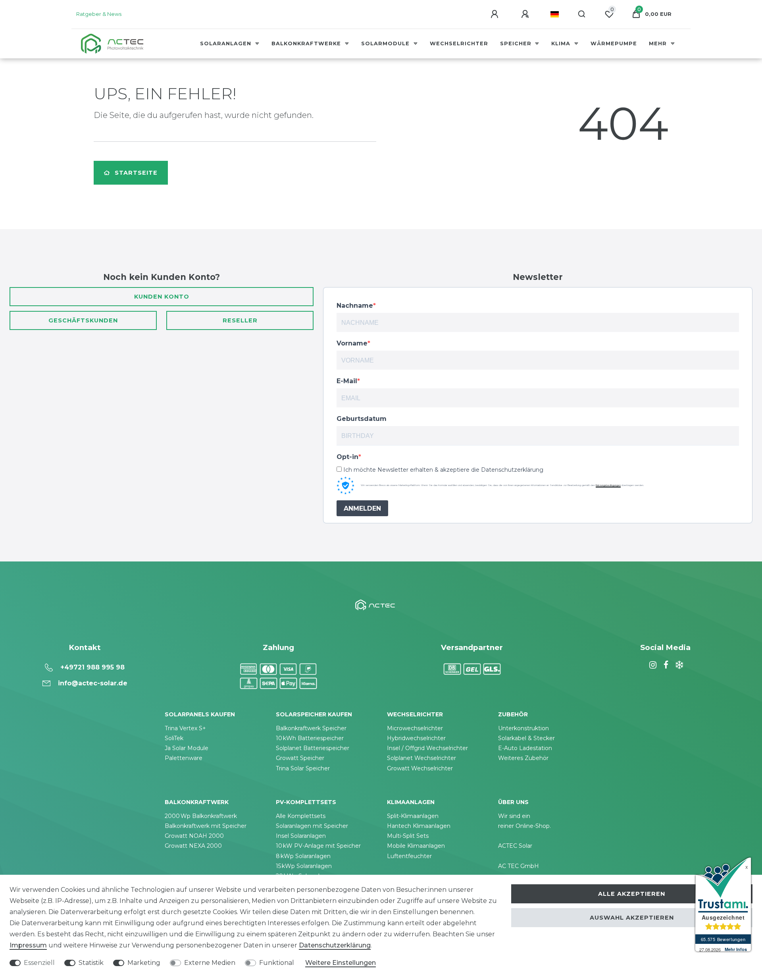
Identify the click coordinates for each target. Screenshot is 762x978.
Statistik (91, 962)
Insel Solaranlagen (301, 835)
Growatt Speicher (300, 758)
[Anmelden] (495, 14)
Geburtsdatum (362, 418)
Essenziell (39, 962)
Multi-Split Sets (408, 835)
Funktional (276, 962)
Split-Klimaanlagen (413, 816)
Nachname (355, 305)
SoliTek (174, 738)
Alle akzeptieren (631, 893)
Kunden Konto (161, 296)
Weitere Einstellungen (340, 962)
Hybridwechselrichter (416, 738)
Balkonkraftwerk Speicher (311, 728)
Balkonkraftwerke (307, 43)
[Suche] (582, 14)
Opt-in (347, 457)
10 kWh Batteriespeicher (310, 738)
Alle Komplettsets (300, 816)
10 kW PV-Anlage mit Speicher (318, 845)
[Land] (554, 14)
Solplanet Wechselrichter (421, 758)
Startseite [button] (136, 172)
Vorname (352, 343)
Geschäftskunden (83, 320)
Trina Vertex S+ (185, 728)
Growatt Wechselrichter (420, 768)
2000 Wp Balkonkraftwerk (201, 816)
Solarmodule (386, 43)
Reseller (240, 320)
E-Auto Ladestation (525, 748)
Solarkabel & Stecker (526, 738)
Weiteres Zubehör (523, 758)
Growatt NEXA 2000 (193, 845)
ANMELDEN (362, 508)
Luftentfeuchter (409, 856)
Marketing (143, 962)
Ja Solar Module (186, 748)
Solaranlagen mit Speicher (312, 825)
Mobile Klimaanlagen (416, 845)
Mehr (659, 43)
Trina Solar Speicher (303, 768)
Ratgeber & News (98, 14)
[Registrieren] (526, 14)
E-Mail (347, 381)
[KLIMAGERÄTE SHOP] (678, 665)
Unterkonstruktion (523, 728)
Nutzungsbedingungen (608, 485)
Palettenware (183, 758)
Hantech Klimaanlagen (418, 825)
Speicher (516, 43)
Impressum (28, 945)
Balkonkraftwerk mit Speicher (205, 825)
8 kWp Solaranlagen (303, 856)
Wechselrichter (459, 43)
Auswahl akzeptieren (632, 917)
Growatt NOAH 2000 (194, 835)
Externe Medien (209, 962)
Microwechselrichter (415, 728)
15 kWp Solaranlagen (304, 866)
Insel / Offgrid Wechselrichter (427, 748)
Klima (561, 43)
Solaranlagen (226, 43)
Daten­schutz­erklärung (335, 945)
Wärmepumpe (614, 43)
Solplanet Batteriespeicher (312, 748)
